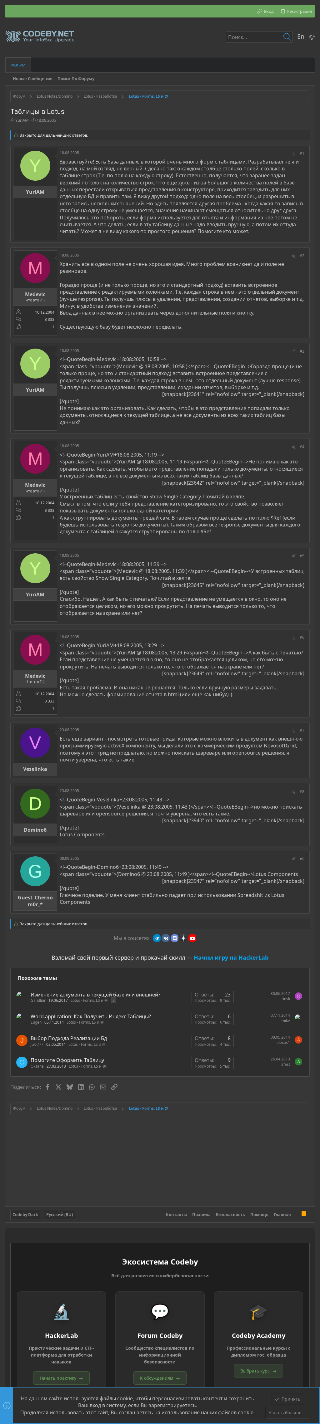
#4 (302, 446)
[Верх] (296, 1214)
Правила (201, 1214)
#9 (302, 859)
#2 (302, 255)
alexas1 (283, 1042)
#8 (302, 791)
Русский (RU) (59, 1214)
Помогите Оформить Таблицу (67, 1060)
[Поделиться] (293, 154)
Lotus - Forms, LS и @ (89, 1000)
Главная (282, 1214)
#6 (302, 637)
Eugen (36, 1022)
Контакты (176, 1214)
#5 (302, 556)
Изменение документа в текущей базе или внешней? (95, 994)
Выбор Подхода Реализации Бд (69, 1038)
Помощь (259, 1214)
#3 (302, 351)
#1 (302, 153)
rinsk (286, 998)
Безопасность (230, 1214)
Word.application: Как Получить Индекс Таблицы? (91, 1016)
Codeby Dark (25, 1214)
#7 (302, 730)
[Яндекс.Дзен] (183, 938)
